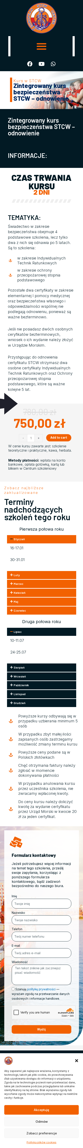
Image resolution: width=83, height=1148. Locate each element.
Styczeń (19, 539)
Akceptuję (41, 1110)
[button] (76, 1061)
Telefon (17, 929)
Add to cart (58, 437)
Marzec (18, 583)
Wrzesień (20, 676)
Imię (14, 896)
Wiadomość (20, 962)
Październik (21, 685)
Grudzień (19, 703)
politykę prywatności (41, 989)
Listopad (20, 694)
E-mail (16, 945)
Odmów (42, 1122)
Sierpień (19, 667)
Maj (16, 601)
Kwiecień (19, 592)
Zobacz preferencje (41, 1133)
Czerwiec (20, 610)
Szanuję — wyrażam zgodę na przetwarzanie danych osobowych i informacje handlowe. (41, 994)
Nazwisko (18, 912)
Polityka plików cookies (41, 1142)
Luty (17, 575)
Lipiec (18, 632)
